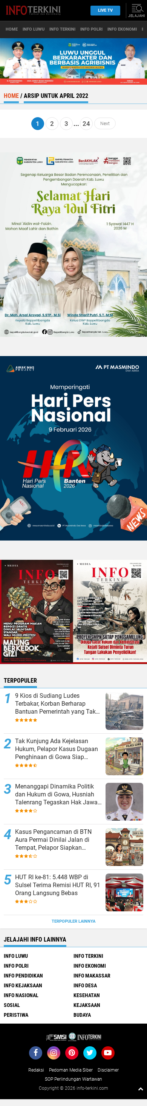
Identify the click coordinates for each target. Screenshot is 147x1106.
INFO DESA (85, 985)
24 (86, 123)
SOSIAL (12, 1005)
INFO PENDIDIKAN (23, 976)
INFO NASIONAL (21, 995)
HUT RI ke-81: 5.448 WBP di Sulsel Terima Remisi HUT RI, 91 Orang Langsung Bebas (57, 885)
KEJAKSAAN (87, 1005)
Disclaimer (108, 1070)
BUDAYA (82, 1015)
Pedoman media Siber (71, 1070)
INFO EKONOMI (122, 29)
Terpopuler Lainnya (73, 921)
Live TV (105, 10)
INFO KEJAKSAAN (23, 985)
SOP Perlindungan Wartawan (73, 1079)
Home (12, 29)
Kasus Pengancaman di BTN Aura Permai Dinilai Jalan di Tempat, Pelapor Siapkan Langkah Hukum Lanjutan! (53, 840)
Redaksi (36, 1070)
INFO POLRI (91, 29)
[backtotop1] (140, 1088)
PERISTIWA (16, 1015)
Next (105, 123)
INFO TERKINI (62, 29)
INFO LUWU (33, 29)
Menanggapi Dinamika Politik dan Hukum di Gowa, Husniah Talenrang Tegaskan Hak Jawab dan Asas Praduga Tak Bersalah (58, 794)
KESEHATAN (87, 995)
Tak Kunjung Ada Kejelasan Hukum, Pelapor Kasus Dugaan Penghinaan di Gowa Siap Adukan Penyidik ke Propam (56, 749)
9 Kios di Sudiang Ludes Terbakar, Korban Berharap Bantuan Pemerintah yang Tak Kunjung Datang (55, 704)
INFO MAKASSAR (92, 976)
